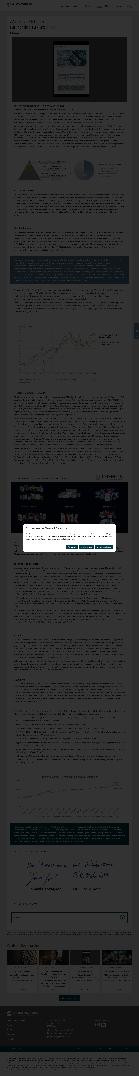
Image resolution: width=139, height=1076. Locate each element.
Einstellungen (86, 547)
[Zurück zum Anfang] (134, 1068)
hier (36, 539)
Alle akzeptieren (104, 547)
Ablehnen (72, 547)
